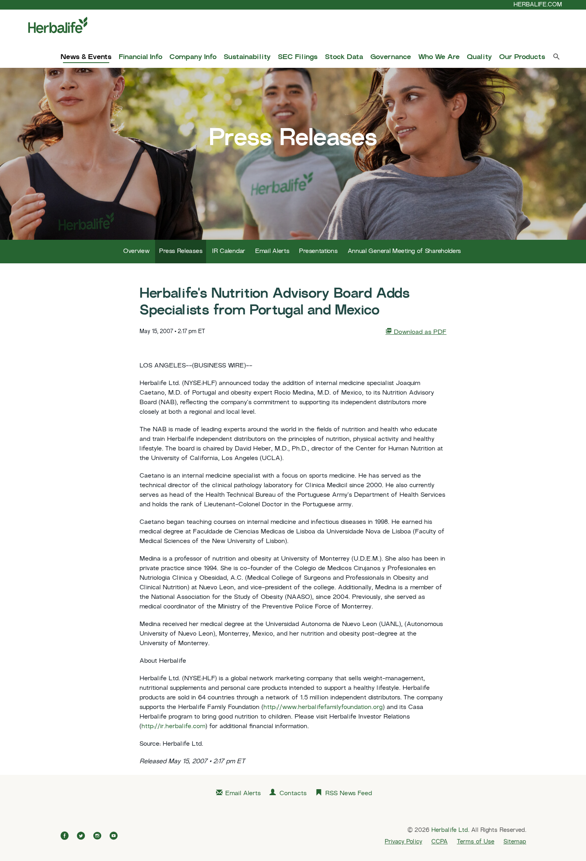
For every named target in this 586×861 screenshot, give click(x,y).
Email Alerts (272, 252)
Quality (479, 57)
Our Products (522, 57)
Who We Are (439, 57)
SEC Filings (298, 57)
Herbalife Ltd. (450, 830)
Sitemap (514, 842)
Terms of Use (475, 842)
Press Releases (180, 252)
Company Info (192, 57)
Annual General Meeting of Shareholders (404, 252)
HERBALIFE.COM (537, 5)
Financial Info (140, 57)
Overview (136, 252)
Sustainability (247, 57)
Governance (390, 57)
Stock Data (344, 57)
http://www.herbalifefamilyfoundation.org (323, 708)
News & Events (86, 57)
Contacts (293, 794)
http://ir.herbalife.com (173, 727)
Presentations (318, 252)
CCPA (439, 842)
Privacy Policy (403, 842)
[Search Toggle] (556, 58)
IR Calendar (228, 252)
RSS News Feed (348, 794)
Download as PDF (419, 333)
